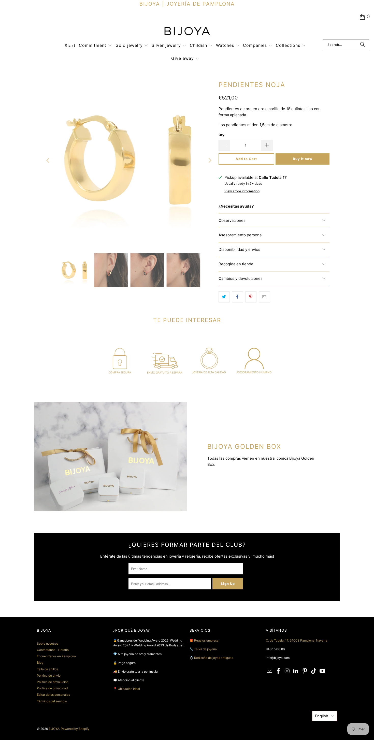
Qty (221, 135)
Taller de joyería (206, 649)
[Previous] (48, 160)
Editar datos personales (53, 695)
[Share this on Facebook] (237, 296)
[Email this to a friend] (264, 296)
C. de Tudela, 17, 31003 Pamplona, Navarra (296, 640)
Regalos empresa (206, 640)
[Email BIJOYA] (270, 671)
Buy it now (302, 159)
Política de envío (49, 675)
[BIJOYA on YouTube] (322, 671)
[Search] (362, 44)
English (321, 716)
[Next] (210, 160)
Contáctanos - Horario (53, 650)
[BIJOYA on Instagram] (287, 671)
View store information (242, 191)
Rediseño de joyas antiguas (213, 658)
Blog (40, 662)
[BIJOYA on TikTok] (314, 671)
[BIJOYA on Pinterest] (305, 671)
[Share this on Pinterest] (251, 296)
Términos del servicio (52, 701)
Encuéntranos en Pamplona (56, 656)
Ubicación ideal (129, 689)
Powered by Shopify (75, 729)
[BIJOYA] (187, 31)
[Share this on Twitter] (224, 296)
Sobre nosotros (47, 643)
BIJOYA (54, 729)
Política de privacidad (52, 688)
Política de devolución (52, 682)
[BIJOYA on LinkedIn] (296, 671)
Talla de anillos (47, 669)
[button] (95, 45)
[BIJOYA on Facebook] (278, 671)
